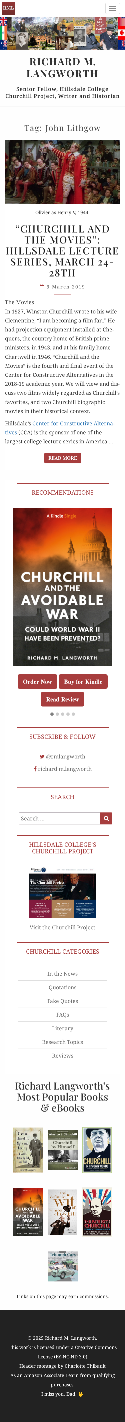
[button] (52, 714)
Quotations (62, 987)
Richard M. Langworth (8, 8)
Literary (62, 1028)
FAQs (62, 1014)
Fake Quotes (62, 1001)
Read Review (62, 699)
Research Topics (62, 1042)
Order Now (37, 681)
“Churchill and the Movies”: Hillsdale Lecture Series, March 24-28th (62, 250)
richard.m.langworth (65, 768)
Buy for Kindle (83, 681)
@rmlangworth (65, 756)
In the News (62, 973)
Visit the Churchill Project (62, 927)
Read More (64, 457)
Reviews (62, 1055)
